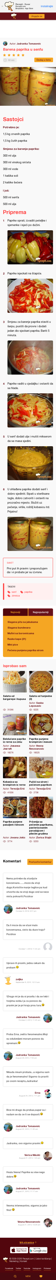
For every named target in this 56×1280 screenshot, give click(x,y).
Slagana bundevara (18, 627)
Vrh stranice (27, 1242)
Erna (37, 1092)
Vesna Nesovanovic (29, 1221)
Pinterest (47, 1268)
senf (14, 592)
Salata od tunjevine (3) (41, 691)
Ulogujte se (36, 16)
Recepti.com (5, 1259)
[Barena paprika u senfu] (30, 247)
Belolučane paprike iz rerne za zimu (15, 734)
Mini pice (12, 644)
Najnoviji (15, 612)
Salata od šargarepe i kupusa (15, 691)
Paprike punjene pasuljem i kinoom (15, 820)
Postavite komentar (40, 861)
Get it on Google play (38, 1250)
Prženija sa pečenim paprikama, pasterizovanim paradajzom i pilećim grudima (41, 820)
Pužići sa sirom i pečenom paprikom (41, 775)
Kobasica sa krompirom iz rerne (15, 775)
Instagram (37, 1268)
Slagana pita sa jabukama (22, 621)
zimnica (16, 595)
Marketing (14, 1261)
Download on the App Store (19, 1250)
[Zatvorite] (2, 6)
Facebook (9, 1268)
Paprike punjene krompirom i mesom (41, 734)
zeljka (19, 979)
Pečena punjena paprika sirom (25, 650)
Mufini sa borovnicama (20, 633)
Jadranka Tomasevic (29, 43)
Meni (28, 1276)
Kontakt (23, 1261)
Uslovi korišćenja (43, 1258)
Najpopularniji (41, 612)
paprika (28, 592)
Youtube (27, 1268)
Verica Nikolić (32, 1155)
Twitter (18, 1268)
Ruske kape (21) (16, 638)
